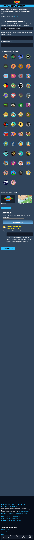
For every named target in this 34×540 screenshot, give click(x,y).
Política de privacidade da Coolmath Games (13, 505)
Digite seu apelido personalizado (13, 231)
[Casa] (17, 2)
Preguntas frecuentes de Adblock (11, 520)
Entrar (16, 16)
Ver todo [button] (6, 208)
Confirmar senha (6, 42)
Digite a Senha (6, 34)
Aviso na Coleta (5, 516)
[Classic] (8, 199)
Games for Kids (5, 529)
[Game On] (25, 199)
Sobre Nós (4, 532)
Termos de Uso (17, 516)
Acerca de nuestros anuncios (9, 518)
